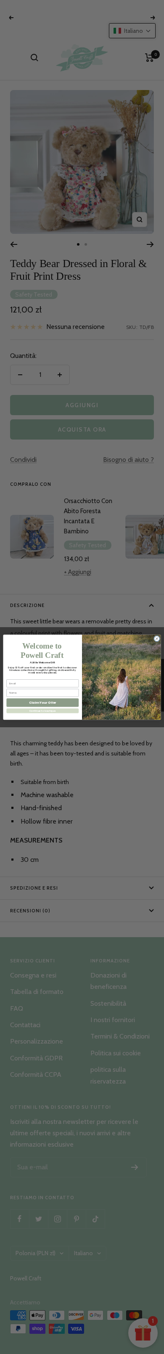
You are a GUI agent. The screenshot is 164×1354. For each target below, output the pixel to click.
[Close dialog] (156, 638)
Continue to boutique (42, 711)
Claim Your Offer (42, 702)
